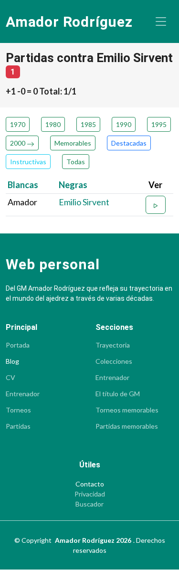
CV (10, 377)
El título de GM (117, 394)
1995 (159, 124)
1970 (17, 124)
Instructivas (28, 162)
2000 (18, 143)
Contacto (89, 484)
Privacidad (89, 494)
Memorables (72, 143)
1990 (123, 124)
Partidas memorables (126, 426)
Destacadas (129, 143)
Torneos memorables (126, 410)
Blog (12, 361)
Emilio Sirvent (84, 202)
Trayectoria (112, 345)
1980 (53, 124)
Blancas (23, 185)
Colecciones (113, 361)
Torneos (18, 410)
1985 (88, 124)
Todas (75, 162)
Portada (18, 345)
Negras (73, 185)
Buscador (89, 504)
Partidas (18, 426)
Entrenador (23, 394)
